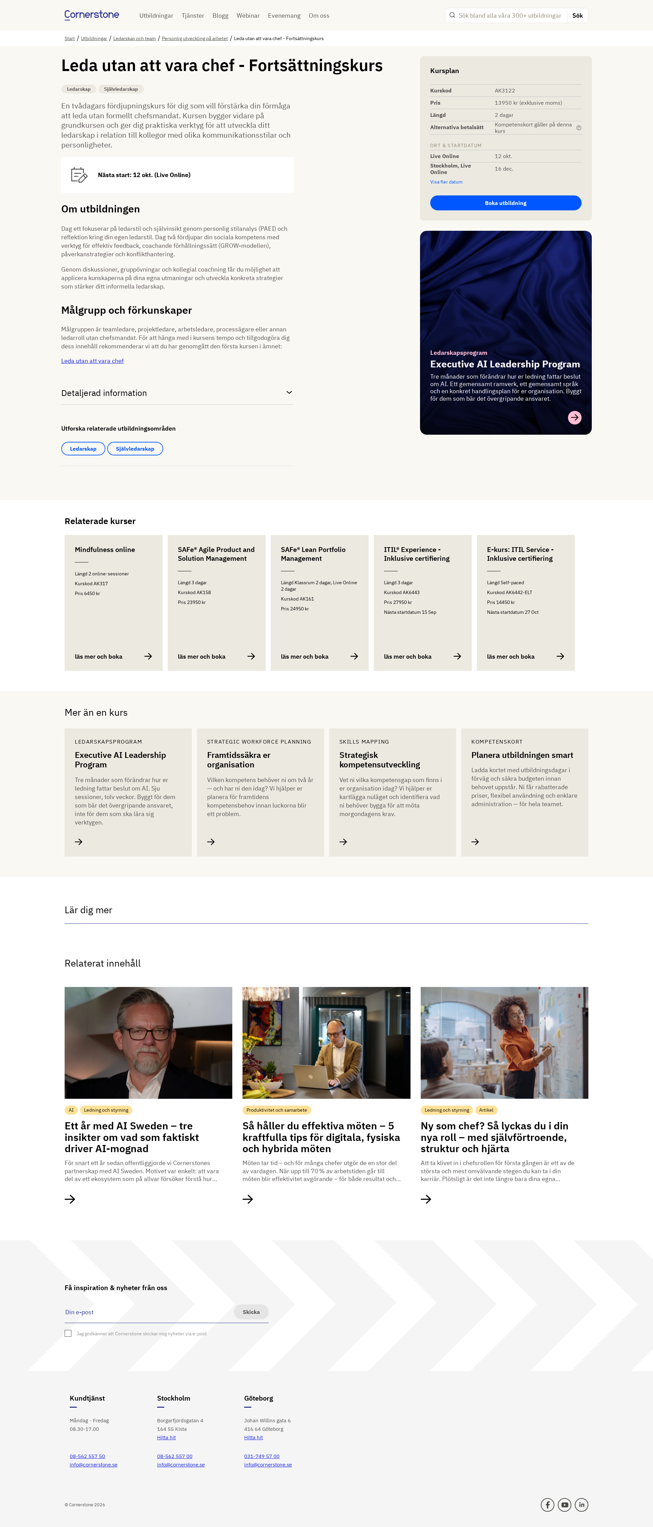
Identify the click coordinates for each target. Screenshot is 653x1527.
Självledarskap (135, 448)
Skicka (251, 1311)
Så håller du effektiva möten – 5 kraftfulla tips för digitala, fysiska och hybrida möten (321, 1137)
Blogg (221, 15)
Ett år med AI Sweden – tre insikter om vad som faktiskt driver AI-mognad (132, 1137)
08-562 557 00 (174, 1456)
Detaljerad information (104, 392)
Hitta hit (166, 1437)
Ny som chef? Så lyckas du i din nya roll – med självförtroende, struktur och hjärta (495, 1137)
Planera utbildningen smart (522, 755)
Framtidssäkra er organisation (238, 760)
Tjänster (193, 15)
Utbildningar (156, 15)
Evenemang (284, 15)
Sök (577, 15)
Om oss (319, 15)
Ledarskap (83, 448)
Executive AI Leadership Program (120, 760)
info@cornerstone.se (93, 1464)
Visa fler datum (446, 182)
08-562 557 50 (87, 1456)
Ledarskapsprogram (458, 353)
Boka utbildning (505, 202)
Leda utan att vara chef (92, 361)
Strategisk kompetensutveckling (379, 760)
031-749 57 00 (262, 1456)
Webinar (248, 15)
